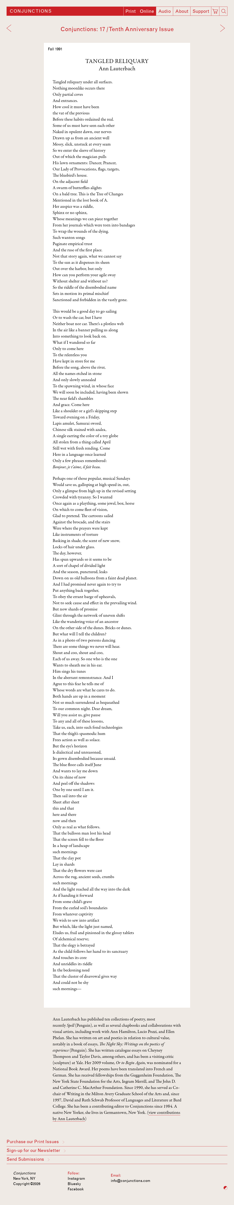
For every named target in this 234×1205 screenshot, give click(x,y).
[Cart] (216, 10)
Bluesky (74, 1184)
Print (130, 11)
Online (147, 11)
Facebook (76, 1189)
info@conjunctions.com (130, 1180)
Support (201, 11)
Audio (164, 11)
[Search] (223, 11)
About (181, 11)
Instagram (76, 1178)
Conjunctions (31, 11)
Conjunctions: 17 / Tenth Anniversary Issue (117, 29)
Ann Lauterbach (117, 69)
